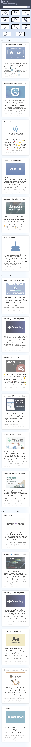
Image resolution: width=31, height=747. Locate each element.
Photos (26, 21)
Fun (5, 21)
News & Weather (16, 21)
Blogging (15, 14)
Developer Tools (26, 14)
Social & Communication (7, 35)
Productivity (5, 28)
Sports (20, 35)
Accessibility (5, 14)
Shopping (25, 28)
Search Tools (15, 28)
